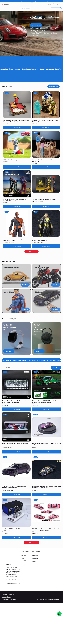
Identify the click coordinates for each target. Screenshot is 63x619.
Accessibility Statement (9, 599)
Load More (31, 251)
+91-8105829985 (11, 579)
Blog (22, 558)
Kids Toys (38, 292)
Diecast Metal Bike (41, 267)
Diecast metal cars (11, 267)
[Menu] (32, 3)
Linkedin (34, 561)
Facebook (35, 555)
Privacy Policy (6, 597)
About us (23, 555)
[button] (60, 4)
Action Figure (9, 292)
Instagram (35, 558)
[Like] (59, 613)
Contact (23, 560)
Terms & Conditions (8, 594)
